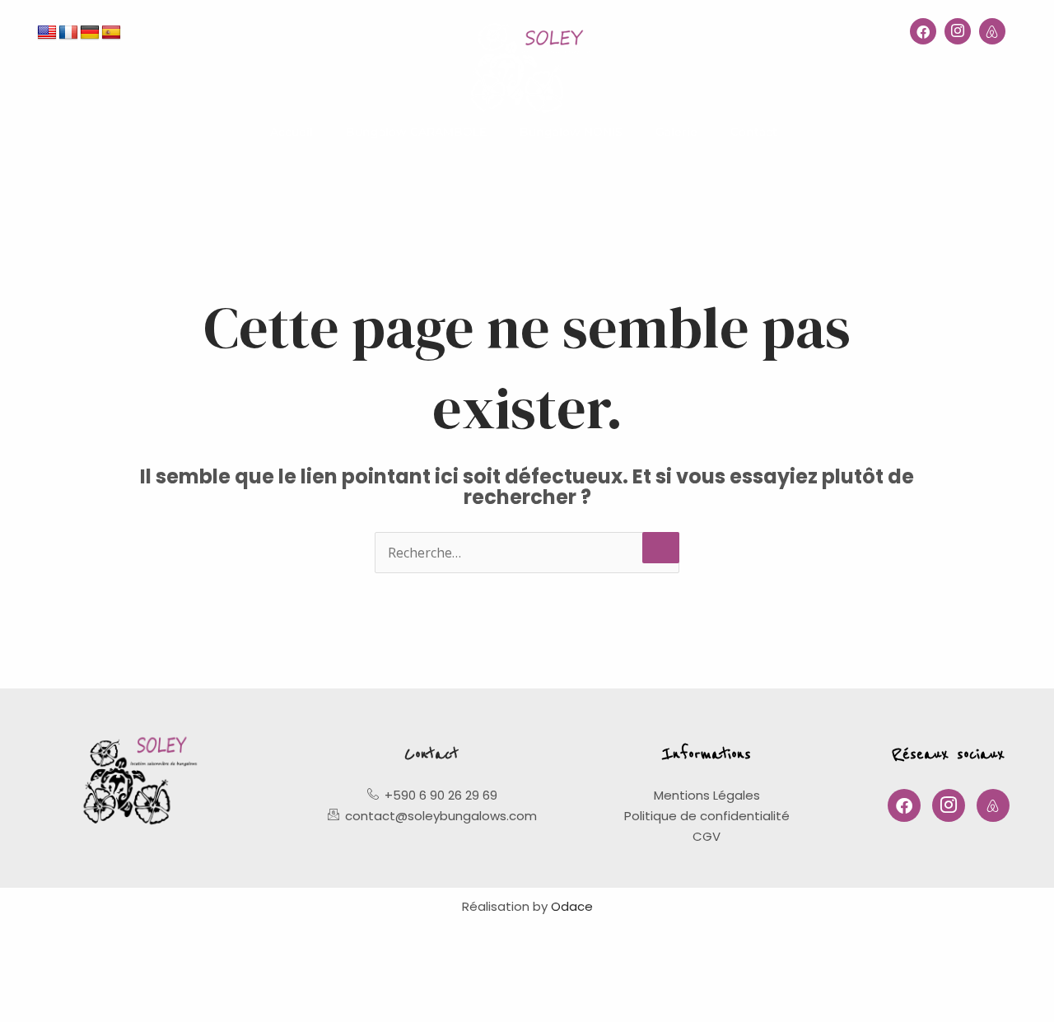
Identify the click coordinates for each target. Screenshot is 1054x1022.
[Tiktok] (992, 31)
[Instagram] (957, 31)
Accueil (291, 131)
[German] (90, 33)
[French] (68, 33)
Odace (572, 906)
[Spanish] (111, 33)
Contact (753, 131)
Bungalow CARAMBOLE (416, 131)
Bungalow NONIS (571, 131)
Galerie (676, 131)
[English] (47, 33)
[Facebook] (923, 31)
